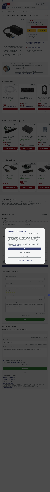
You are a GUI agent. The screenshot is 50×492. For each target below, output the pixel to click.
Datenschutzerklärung (16, 245)
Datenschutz (29, 260)
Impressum (21, 260)
